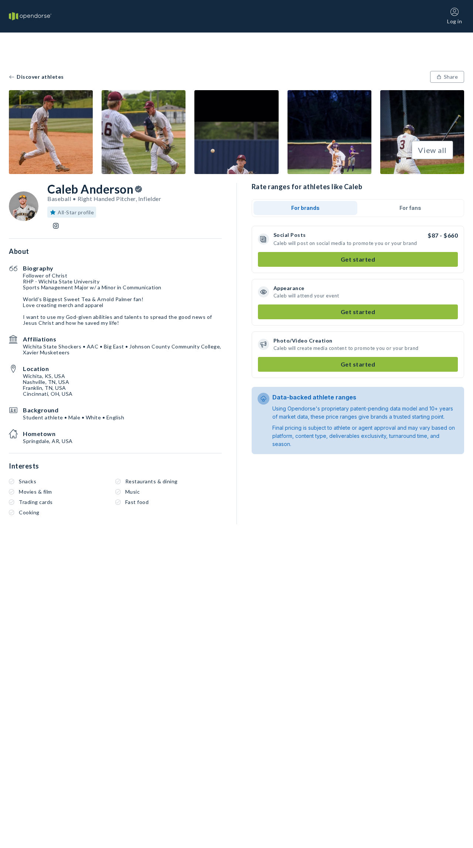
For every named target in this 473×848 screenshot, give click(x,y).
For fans (410, 208)
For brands (305, 208)
